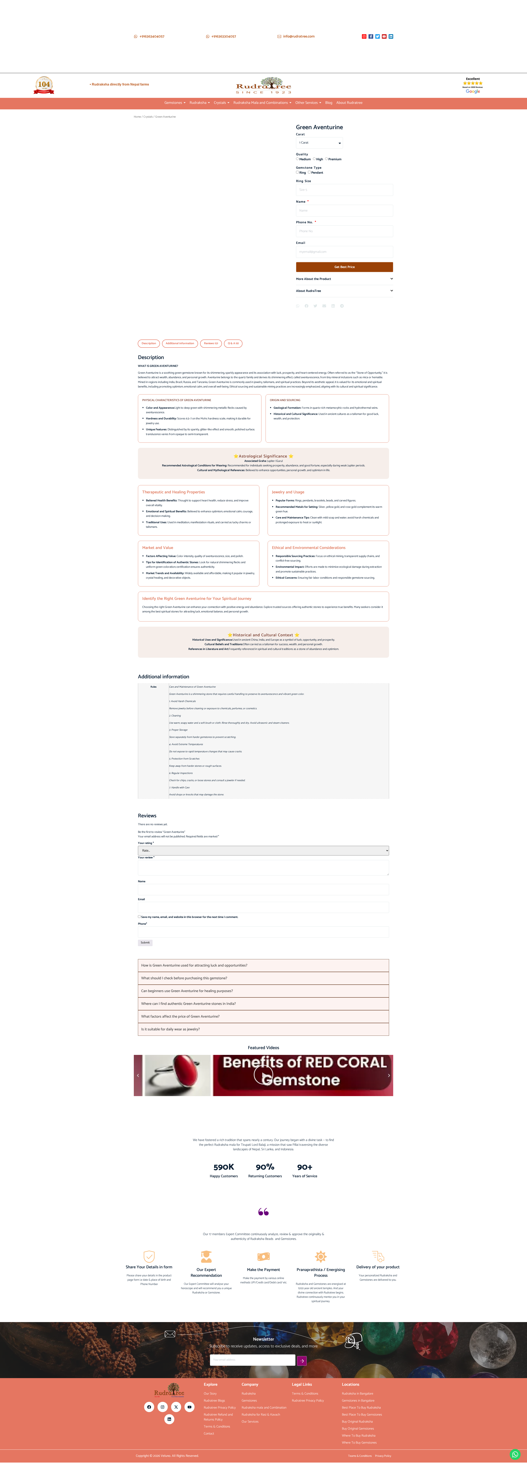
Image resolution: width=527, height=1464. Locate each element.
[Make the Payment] (264, 927)
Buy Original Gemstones (358, 1098)
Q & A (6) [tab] (233, 343)
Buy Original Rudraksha (357, 1091)
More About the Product (313, 279)
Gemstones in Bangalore (358, 1070)
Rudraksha (249, 1063)
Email (300, 243)
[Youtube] (384, 36)
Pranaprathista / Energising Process (321, 942)
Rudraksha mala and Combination (264, 1077)
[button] (344, 279)
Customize (33, 1436)
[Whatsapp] (515, 1454)
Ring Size (303, 181)
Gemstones (249, 1070)
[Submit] (302, 1030)
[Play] (263, 700)
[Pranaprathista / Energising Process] (321, 927)
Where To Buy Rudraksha (358, 1105)
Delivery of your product (378, 936)
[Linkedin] (391, 36)
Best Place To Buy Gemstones (362, 1084)
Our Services (250, 1091)
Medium (305, 159)
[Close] (96, 1403)
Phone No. (305, 223)
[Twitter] (377, 36)
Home (137, 117)
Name (301, 202)
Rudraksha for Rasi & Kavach (261, 1084)
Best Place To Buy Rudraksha (361, 1077)
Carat (300, 135)
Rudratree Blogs (214, 1070)
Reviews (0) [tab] (211, 343)
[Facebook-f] (370, 36)
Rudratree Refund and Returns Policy (218, 1087)
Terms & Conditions (217, 1096)
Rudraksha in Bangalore (357, 1063)
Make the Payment (263, 939)
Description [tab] (149, 343)
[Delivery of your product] (378, 926)
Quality (302, 155)
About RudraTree (308, 291)
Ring (302, 173)
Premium (335, 159)
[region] (53, 1428)
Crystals (148, 117)
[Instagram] (364, 36)
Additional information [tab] (180, 343)
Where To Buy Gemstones (359, 1112)
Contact (209, 1103)
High (319, 159)
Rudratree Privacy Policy (220, 1077)
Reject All (73, 1436)
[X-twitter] (176, 1076)
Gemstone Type (309, 168)
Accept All (53, 1446)
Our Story (210, 1063)
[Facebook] (149, 1076)
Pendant (317, 173)
